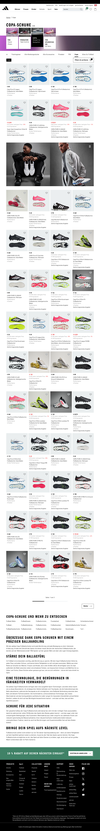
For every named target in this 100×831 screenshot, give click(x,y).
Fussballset (55, 621)
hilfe (56, 5)
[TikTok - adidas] (88, 789)
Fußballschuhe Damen (41, 622)
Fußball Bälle (11, 621)
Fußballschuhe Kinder (41, 629)
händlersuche (50, 5)
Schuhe (42, 9)
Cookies (45, 827)
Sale (56, 9)
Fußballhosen (25, 621)
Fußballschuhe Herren (41, 625)
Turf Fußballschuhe (85, 629)
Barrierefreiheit (77, 827)
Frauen (25, 9)
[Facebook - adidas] (88, 768)
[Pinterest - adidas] (88, 784)
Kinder (34, 9)
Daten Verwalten (37, 827)
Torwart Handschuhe (84, 625)
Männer (17, 9)
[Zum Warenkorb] (95, 9)
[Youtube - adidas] (88, 795)
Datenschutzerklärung (55, 827)
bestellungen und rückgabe (66, 5)
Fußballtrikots (70, 621)
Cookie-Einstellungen (25, 827)
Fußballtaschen (56, 629)
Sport (49, 9)
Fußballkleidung (26, 625)
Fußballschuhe (26, 629)
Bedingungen (67, 827)
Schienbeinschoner (87, 621)
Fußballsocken (56, 625)
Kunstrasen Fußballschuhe (71, 629)
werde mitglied (89, 5)
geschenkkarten (79, 5)
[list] (50, 54)
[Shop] (5, 8)
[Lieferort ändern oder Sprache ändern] (96, 5)
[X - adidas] (88, 779)
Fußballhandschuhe (13, 629)
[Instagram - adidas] (88, 774)
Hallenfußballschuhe (73, 625)
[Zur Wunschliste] (90, 9)
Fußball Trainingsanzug (11, 625)
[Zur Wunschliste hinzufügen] (24, 67)
